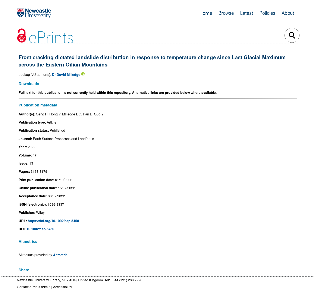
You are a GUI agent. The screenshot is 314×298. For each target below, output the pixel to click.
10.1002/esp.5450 (40, 228)
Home (205, 13)
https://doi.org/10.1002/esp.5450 (53, 220)
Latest (246, 13)
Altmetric (60, 254)
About (288, 13)
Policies (267, 13)
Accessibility (62, 286)
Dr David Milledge (66, 74)
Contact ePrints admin (33, 286)
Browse (226, 13)
